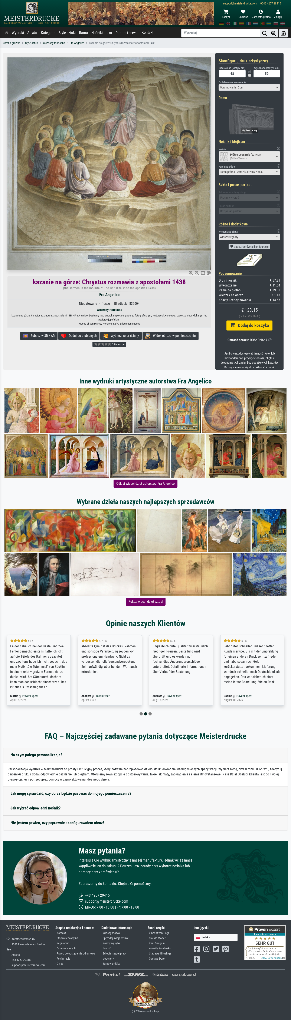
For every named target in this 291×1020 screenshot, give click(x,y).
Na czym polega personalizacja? (36, 754)
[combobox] (249, 87)
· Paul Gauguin (156, 943)
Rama (83, 33)
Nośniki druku (101, 33)
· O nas (59, 964)
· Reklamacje (62, 958)
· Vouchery (107, 958)
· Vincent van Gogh (159, 933)
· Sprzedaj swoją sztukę (115, 938)
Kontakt (147, 32)
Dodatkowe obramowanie (232, 82)
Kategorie (48, 33)
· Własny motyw (110, 933)
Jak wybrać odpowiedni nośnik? (35, 808)
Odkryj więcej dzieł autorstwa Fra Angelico (145, 484)
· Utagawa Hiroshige (159, 953)
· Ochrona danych (65, 948)
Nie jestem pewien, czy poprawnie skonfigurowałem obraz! (57, 822)
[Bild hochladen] (283, 33)
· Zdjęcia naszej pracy (114, 953)
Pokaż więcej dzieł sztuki (145, 602)
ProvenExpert (27, 696)
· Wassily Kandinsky (159, 948)
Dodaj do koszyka (252, 325)
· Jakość (106, 948)
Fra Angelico (77, 43)
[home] (6, 33)
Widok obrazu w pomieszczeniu (173, 336)
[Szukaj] (264, 33)
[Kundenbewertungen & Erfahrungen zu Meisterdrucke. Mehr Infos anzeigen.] (265, 942)
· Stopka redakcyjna (66, 938)
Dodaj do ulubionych (81, 336)
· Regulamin (62, 943)
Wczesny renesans (54, 43)
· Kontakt (60, 933)
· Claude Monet (157, 938)
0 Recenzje (118, 344)
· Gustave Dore (156, 958)
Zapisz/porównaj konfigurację (251, 246)
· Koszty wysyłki (110, 943)
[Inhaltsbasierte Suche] (273, 33)
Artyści (32, 33)
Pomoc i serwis (126, 33)
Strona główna (11, 43)
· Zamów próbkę (110, 964)
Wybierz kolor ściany (123, 336)
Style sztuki (67, 33)
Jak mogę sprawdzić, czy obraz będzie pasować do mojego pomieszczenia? (70, 793)
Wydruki (18, 33)
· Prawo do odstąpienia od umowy (75, 953)
